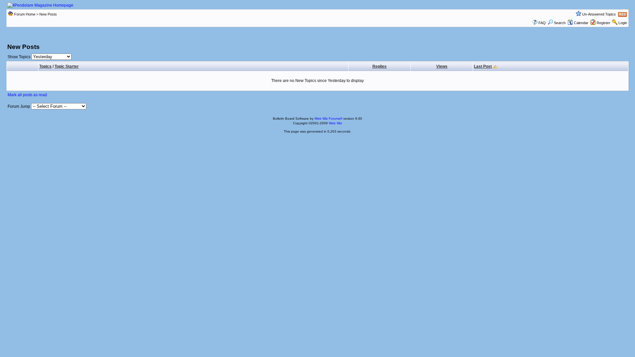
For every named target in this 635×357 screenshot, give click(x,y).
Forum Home (24, 14)
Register (603, 23)
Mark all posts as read (27, 95)
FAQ (542, 23)
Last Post (483, 66)
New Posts (48, 14)
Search (560, 23)
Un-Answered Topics (599, 14)
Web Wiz (335, 123)
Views (441, 66)
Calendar (581, 23)
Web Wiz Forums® (328, 118)
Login (622, 23)
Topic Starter (67, 66)
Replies (379, 66)
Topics (45, 66)
